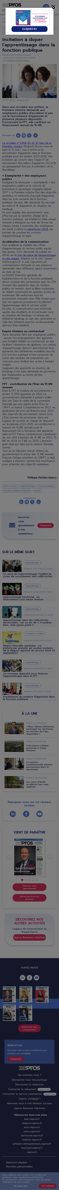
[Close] (54, 7)
